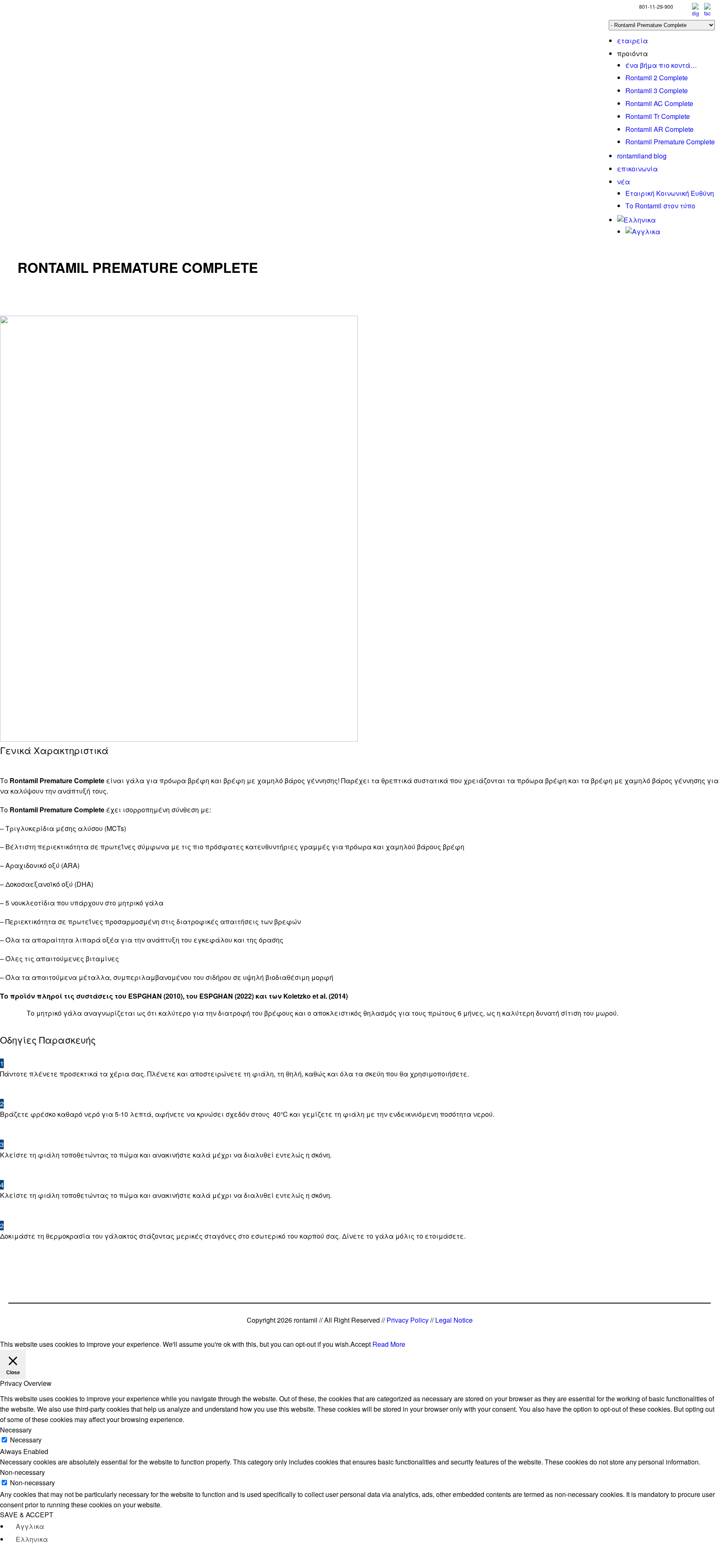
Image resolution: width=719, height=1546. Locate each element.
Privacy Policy (408, 1320)
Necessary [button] (16, 1430)
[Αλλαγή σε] (636, 220)
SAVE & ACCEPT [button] (26, 1514)
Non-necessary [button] (22, 1472)
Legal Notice (454, 1320)
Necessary (26, 1440)
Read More (388, 1344)
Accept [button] (360, 1344)
